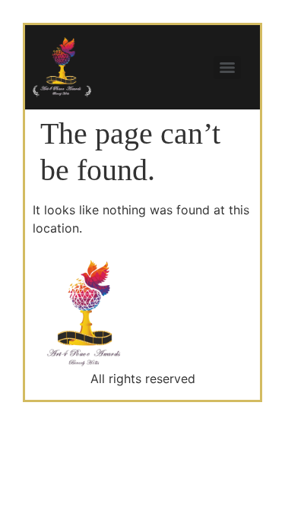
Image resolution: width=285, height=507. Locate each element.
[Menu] (227, 67)
